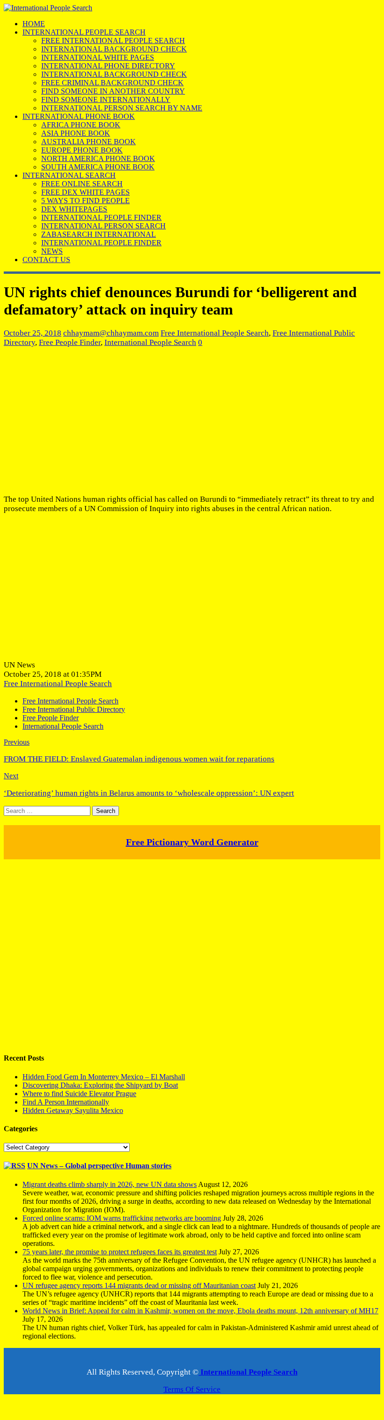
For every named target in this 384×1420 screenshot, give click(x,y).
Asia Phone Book (75, 133)
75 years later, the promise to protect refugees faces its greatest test (119, 1252)
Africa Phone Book (80, 125)
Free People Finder (70, 342)
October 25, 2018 (32, 333)
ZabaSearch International (98, 234)
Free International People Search (113, 40)
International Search (69, 175)
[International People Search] (48, 8)
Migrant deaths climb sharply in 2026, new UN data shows (109, 1184)
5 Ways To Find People (85, 201)
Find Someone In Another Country (113, 91)
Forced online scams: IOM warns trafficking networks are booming (121, 1218)
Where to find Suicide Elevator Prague (79, 1094)
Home (33, 24)
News (52, 251)
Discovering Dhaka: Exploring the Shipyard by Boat (100, 1085)
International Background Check (114, 49)
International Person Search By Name (121, 108)
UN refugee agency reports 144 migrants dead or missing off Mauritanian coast (139, 1285)
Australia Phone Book (88, 142)
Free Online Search (82, 184)
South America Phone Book (98, 167)
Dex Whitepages (74, 209)
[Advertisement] (192, 420)
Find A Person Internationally (65, 1102)
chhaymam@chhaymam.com (111, 333)
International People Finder (101, 217)
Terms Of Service (192, 1389)
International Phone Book (78, 116)
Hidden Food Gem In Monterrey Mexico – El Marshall (103, 1077)
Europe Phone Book (82, 150)
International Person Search (103, 226)
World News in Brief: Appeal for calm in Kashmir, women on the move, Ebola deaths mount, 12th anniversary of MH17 (200, 1311)
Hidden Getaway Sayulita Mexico (72, 1110)
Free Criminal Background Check (112, 83)
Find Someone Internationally (105, 99)
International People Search (84, 32)
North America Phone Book (98, 158)
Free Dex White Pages (85, 192)
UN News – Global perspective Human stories (99, 1166)
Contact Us (46, 260)
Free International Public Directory (73, 709)
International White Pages (97, 57)
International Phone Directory (108, 66)
